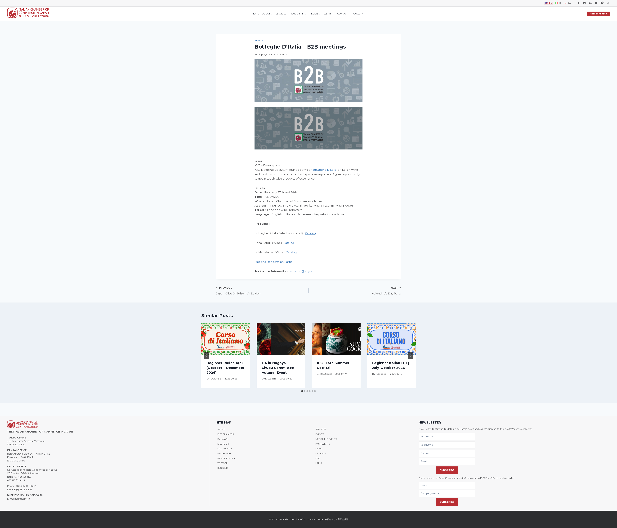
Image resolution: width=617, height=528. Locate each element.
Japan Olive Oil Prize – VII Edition (238, 291)
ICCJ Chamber (225, 434)
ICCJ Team (223, 443)
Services (320, 429)
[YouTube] (596, 3)
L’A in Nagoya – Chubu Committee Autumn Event (278, 367)
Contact (320, 453)
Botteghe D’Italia (325, 169)
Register (222, 468)
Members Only (226, 458)
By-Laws (222, 439)
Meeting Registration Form (273, 261)
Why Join (222, 463)
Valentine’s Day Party (386, 291)
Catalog (310, 233)
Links (318, 463)
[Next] (410, 355)
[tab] (302, 391)
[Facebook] (579, 3)
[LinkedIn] (590, 3)
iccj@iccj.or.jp (22, 498)
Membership (224, 453)
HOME (255, 13)
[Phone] (608, 3)
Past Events (322, 443)
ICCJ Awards (225, 448)
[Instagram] (584, 3)
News (318, 448)
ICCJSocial (215, 378)
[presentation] (225, 339)
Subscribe (447, 470)
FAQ (317, 458)
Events (259, 40)
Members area (598, 13)
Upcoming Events (326, 439)
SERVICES (281, 13)
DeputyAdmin (265, 54)
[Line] (602, 3)
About (221, 429)
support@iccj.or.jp (302, 271)
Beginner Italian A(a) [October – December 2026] (225, 367)
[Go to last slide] (206, 355)
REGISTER (315, 13)
